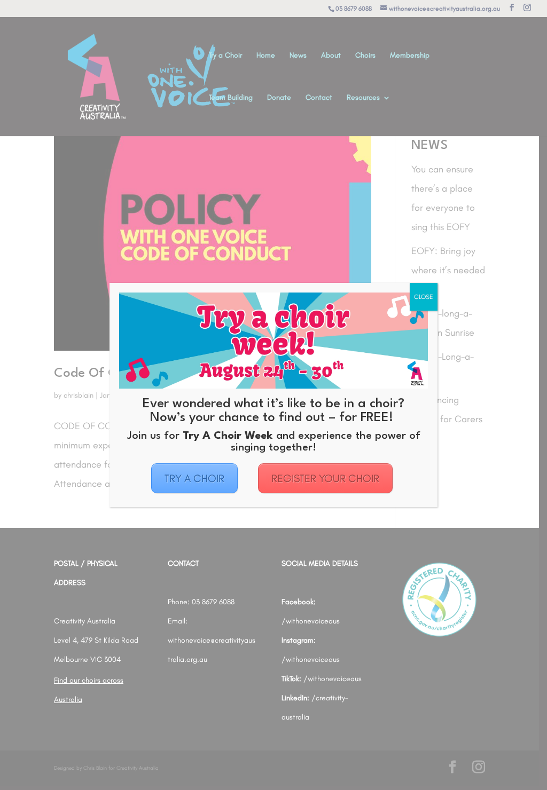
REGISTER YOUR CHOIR (325, 478)
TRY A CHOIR (194, 478)
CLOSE (423, 297)
